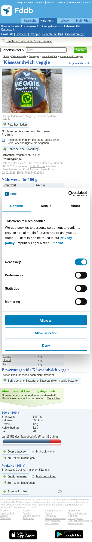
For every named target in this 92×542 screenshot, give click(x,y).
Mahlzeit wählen (46, 451)
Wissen (65, 20)
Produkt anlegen (75, 34)
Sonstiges (34, 56)
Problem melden (45, 116)
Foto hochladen (17, 124)
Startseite (30, 20)
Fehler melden (75, 523)
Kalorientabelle (50, 20)
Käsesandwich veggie (71, 56)
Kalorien (27, 510)
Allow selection (46, 333)
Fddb (6, 56)
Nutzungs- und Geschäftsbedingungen (80, 519)
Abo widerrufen (53, 521)
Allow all (46, 320)
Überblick (5, 510)
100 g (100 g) (11, 412)
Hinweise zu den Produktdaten (20, 169)
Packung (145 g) (13, 465)
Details (6, 119)
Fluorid (7, 360)
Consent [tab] (16, 205)
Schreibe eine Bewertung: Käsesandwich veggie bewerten (43, 380)
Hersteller (21, 34)
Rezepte (35, 34)
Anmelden (74, 2)
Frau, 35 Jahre (48, 436)
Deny (46, 345)
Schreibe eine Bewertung (23, 149)
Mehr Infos (53, 398)
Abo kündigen (52, 523)
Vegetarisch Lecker (80, 62)
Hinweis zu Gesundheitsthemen (55, 517)
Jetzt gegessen (17, 451)
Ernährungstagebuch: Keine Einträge (29, 41)
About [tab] (75, 205)
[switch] (81, 275)
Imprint (57, 243)
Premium (61, 2)
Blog (19, 2)
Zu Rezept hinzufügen (21, 458)
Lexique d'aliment (31, 515)
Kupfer (7, 356)
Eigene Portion (18, 491)
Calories (27, 513)
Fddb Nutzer (37, 166)
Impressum (74, 510)
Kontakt (51, 2)
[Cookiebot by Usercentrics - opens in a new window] (68, 194)
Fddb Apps (28, 518)
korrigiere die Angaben (35, 143)
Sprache (86, 2)
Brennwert (9, 185)
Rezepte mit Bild (52, 34)
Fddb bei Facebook (34, 2)
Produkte (7, 34)
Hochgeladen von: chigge (17, 116)
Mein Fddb (83, 20)
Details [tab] (46, 205)
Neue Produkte (49, 56)
